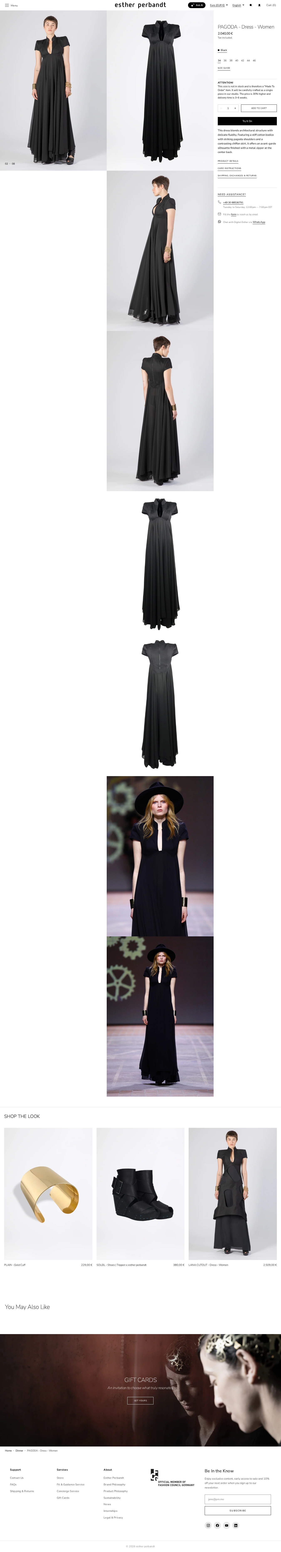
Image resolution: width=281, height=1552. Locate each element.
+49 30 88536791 (233, 202)
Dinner (19, 1450)
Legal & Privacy (113, 1518)
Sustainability (112, 1498)
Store (60, 1478)
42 (242, 60)
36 (225, 60)
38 (230, 60)
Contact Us (17, 1478)
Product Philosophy (116, 1491)
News (107, 1504)
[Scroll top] (274, 1545)
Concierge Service (68, 1491)
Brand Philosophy (114, 1484)
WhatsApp (259, 222)
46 (254, 60)
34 (219, 60)
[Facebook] (217, 1525)
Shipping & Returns (22, 1491)
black (224, 50)
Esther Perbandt (114, 1478)
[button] (251, 5)
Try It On (247, 121)
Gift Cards (63, 1498)
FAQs (13, 1484)
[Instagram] (208, 1525)
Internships (110, 1511)
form (233, 214)
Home (8, 1450)
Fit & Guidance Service (70, 1484)
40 (236, 60)
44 (248, 60)
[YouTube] (226, 1525)
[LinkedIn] (235, 1525)
